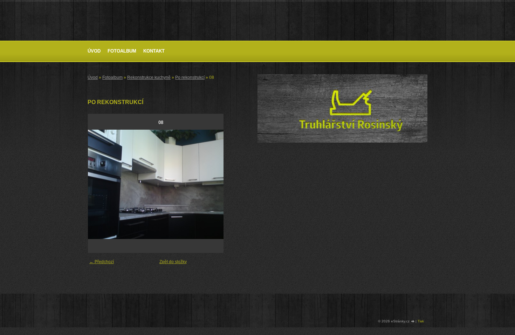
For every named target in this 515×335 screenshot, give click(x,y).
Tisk (421, 321)
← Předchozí (101, 261)
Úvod (94, 51)
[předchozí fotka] (99, 184)
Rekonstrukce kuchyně (149, 77)
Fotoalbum (122, 51)
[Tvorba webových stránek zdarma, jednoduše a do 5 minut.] (413, 321)
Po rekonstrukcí (190, 77)
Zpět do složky (173, 261)
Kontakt (154, 51)
